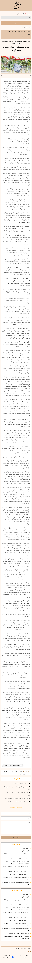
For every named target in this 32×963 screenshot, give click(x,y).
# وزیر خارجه (23, 774)
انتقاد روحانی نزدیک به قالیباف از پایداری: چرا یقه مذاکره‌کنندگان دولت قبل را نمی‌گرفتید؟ (17, 863)
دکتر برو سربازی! (20, 14)
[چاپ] (30, 75)
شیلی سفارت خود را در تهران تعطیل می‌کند (19, 874)
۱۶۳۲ (25, 32)
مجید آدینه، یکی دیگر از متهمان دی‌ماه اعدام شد (18, 872)
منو (16, 23)
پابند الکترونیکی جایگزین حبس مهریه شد (19, 859)
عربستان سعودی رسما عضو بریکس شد (20, 784)
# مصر (29, 774)
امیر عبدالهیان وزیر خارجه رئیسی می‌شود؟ (18, 802)
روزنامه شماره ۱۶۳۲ (26, 28)
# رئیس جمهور (13, 772)
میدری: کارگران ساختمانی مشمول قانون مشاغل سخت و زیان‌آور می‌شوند (16, 937)
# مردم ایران (5, 772)
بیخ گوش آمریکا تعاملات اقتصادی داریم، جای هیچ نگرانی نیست (16, 878)
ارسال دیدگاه (16, 837)
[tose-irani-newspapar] (16, 5)
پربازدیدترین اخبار (16, 890)
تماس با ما (23, 949)
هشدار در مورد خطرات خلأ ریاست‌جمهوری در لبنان (17, 798)
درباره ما (29, 949)
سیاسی (18, 28)
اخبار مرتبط (16, 779)
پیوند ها (18, 949)
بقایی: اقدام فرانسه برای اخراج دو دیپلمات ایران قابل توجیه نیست (15, 855)
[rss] (29, 952)
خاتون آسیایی (26, 848)
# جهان (20, 772)
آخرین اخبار (16, 844)
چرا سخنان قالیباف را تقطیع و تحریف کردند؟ (19, 933)
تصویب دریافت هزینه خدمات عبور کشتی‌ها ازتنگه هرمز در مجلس (15, 883)
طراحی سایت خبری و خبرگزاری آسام (6, 957)
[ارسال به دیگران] (2, 75)
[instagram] (30, 952)
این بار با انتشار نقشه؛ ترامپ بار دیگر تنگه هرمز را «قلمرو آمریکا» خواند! (16, 868)
